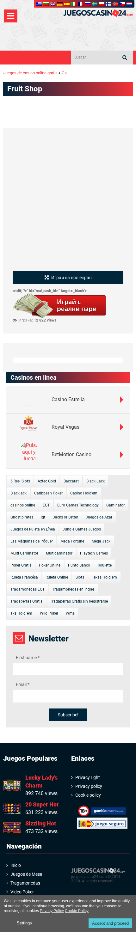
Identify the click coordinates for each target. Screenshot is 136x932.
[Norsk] (115, 4)
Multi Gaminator (24, 553)
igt (43, 517)
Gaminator (115, 505)
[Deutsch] (60, 4)
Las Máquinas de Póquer (31, 541)
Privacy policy (88, 786)
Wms (70, 613)
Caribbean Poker (48, 493)
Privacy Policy (52, 911)
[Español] (67, 4)
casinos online (22, 505)
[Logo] (98, 13)
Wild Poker (49, 613)
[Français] (80, 4)
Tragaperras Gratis (26, 601)
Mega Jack (101, 541)
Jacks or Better (65, 517)
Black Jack (95, 481)
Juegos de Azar (99, 517)
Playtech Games (94, 553)
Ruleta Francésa (24, 577)
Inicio (15, 865)
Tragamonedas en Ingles (73, 589)
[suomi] (108, 4)
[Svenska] (94, 4)
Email (22, 684)
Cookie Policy (77, 911)
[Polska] (101, 4)
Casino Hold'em (83, 493)
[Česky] (122, 4)
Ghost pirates (21, 517)
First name (28, 657)
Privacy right (87, 777)
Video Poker (22, 891)
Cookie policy (88, 795)
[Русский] (87, 4)
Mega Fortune (72, 541)
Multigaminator (59, 553)
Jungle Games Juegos (82, 529)
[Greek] (39, 4)
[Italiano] (74, 4)
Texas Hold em (104, 577)
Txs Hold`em (21, 613)
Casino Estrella (68, 399)
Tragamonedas (25, 883)
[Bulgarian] (46, 4)
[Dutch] (129, 4)
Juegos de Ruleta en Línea (32, 529)
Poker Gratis (20, 565)
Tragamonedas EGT (27, 589)
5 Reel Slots (20, 481)
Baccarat (71, 481)
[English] (53, 4)
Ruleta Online (57, 577)
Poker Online (49, 565)
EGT (46, 505)
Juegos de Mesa (26, 874)
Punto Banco (79, 565)
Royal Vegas (65, 427)
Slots (80, 577)
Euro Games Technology (78, 505)
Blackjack (18, 493)
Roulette (105, 565)
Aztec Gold (47, 481)
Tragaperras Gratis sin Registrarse (79, 601)
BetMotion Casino (71, 454)
